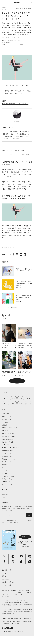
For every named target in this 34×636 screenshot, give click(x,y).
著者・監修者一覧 (6, 570)
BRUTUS (7, 590)
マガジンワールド (18, 594)
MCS (3, 594)
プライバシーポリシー (6, 596)
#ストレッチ (4, 247)
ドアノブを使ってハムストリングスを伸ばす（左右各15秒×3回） (16, 154)
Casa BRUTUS (14, 590)
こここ (6, 594)
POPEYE (29, 592)
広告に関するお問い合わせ (9, 582)
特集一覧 (4, 576)
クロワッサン (21, 590)
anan (3, 590)
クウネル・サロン (21, 592)
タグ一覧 (4, 573)
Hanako (3, 592)
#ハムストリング (12, 247)
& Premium (9, 592)
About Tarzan (5, 579)
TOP (3, 308)
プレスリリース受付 (7, 585)
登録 (29, 515)
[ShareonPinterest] (25, 254)
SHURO (11, 594)
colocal (15, 592)
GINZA (27, 590)
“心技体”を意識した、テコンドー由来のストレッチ (13, 150)
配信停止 (16, 522)
